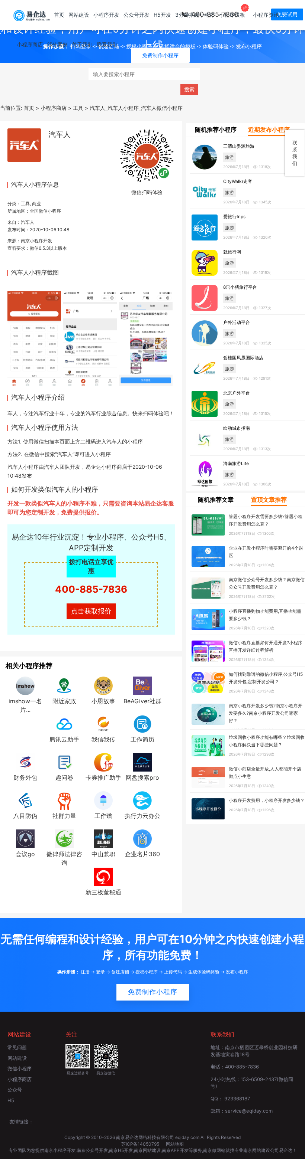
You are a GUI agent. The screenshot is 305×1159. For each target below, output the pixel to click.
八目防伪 (25, 815)
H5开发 (162, 15)
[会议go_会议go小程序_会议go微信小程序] (25, 838)
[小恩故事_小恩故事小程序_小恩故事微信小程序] (103, 685)
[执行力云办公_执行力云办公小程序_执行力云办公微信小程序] (142, 799)
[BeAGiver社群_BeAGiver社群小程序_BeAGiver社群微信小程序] (142, 685)
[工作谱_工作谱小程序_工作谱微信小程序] (103, 799)
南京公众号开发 (92, 1150)
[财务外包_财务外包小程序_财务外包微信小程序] (25, 761)
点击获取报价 (91, 611)
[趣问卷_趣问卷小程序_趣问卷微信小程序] (64, 761)
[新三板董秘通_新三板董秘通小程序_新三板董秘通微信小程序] (103, 876)
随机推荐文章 (216, 499)
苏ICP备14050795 (140, 1144)
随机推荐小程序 (216, 129)
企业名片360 (142, 854)
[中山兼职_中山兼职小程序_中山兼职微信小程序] (103, 838)
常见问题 (17, 1047)
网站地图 (175, 1144)
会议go (25, 854)
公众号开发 (136, 15)
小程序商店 (30, 44)
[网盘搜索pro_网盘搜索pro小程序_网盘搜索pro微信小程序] (142, 761)
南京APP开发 (175, 1150)
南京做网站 (214, 1150)
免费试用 (287, 14)
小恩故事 (103, 701)
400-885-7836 (91, 589)
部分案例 (57, 44)
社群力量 (64, 815)
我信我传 (103, 739)
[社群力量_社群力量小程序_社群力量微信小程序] (64, 799)
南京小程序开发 (36, 240)
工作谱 (103, 815)
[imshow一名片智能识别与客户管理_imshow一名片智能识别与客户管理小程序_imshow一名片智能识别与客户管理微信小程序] (25, 685)
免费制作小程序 (152, 992)
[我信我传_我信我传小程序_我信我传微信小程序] (103, 723)
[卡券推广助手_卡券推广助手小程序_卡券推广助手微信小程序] (103, 761)
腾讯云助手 (64, 739)
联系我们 (107, 44)
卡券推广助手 (103, 777)
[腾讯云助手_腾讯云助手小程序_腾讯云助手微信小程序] (64, 723)
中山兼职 (103, 854)
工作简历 (142, 739)
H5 (10, 1100)
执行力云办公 (142, 815)
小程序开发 (106, 15)
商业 (36, 203)
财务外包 (25, 777)
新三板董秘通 (103, 892)
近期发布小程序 (269, 129)
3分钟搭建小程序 (195, 15)
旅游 (229, 157)
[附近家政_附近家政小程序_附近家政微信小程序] (64, 685)
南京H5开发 (121, 1150)
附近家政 (64, 701)
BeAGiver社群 (142, 701)
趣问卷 (64, 777)
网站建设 (78, 15)
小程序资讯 (266, 15)
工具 (25, 203)
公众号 (14, 1090)
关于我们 (82, 44)
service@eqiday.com (249, 1111)
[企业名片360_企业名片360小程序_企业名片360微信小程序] (142, 838)
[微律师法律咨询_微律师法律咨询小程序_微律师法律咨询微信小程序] (64, 838)
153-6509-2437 (259, 1079)
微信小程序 (19, 1068)
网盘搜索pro (142, 777)
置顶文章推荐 (269, 499)
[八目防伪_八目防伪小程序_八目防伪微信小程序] (25, 799)
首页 (59, 15)
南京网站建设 (147, 1150)
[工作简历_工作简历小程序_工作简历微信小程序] (142, 723)
